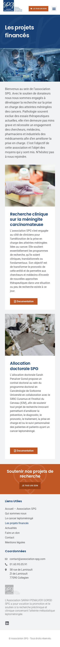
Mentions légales (15, 542)
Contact (9, 537)
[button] (54, 8)
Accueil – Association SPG (20, 508)
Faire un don (12, 532)
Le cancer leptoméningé (19, 518)
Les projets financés (16, 523)
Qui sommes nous (15, 513)
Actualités (11, 528)
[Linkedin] (7, 623)
